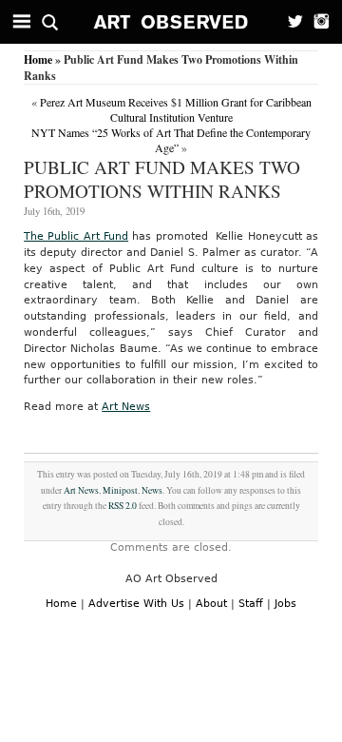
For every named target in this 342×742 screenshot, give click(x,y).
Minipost (120, 490)
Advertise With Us (136, 603)
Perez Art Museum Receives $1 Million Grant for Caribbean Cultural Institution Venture (176, 109)
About (211, 603)
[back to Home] (171, 22)
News (152, 490)
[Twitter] (290, 22)
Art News (126, 406)
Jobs (285, 603)
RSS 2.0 (122, 505)
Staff (250, 603)
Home (38, 59)
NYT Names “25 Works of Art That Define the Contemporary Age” (171, 140)
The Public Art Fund (76, 236)
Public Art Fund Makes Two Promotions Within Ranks (162, 179)
